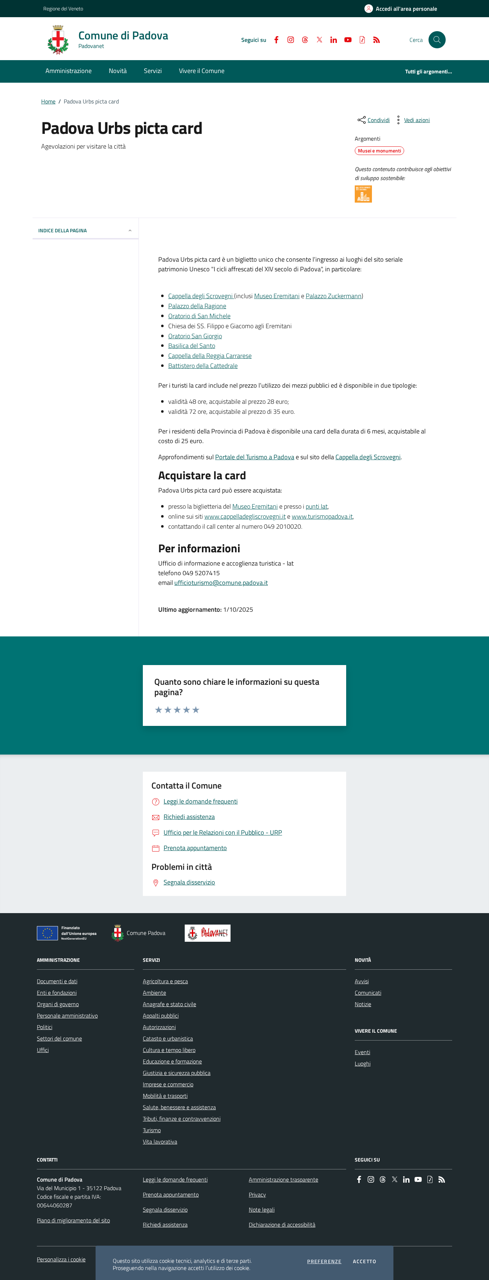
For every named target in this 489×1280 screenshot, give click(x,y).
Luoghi (363, 1063)
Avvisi (362, 981)
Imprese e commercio (168, 1084)
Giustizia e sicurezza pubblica (176, 1072)
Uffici (43, 1050)
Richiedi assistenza (165, 1224)
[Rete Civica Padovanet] (209, 933)
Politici (44, 1027)
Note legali (262, 1209)
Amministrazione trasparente (283, 1179)
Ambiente (154, 992)
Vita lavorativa (160, 1141)
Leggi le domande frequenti (175, 1179)
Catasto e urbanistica (168, 1038)
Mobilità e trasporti (165, 1095)
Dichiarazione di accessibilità (282, 1224)
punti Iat (317, 506)
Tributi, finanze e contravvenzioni (182, 1118)
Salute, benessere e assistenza (179, 1107)
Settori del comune (59, 1038)
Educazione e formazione (172, 1061)
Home (48, 101)
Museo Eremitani (277, 296)
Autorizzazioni (159, 1027)
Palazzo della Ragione (197, 306)
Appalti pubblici (161, 1015)
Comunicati (368, 992)
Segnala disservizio (165, 1209)
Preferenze (324, 1261)
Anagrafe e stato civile (169, 1004)
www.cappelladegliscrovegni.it (245, 516)
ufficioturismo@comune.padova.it (221, 582)
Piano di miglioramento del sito (73, 1220)
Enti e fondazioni (57, 992)
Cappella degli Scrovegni (201, 296)
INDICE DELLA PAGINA (62, 230)
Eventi (362, 1052)
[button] (437, 39)
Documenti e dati (57, 981)
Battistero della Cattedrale (203, 365)
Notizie (363, 1004)
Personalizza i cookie (61, 1259)
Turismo (152, 1130)
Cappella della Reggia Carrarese (210, 355)
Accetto (364, 1261)
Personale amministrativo (67, 1015)
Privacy (257, 1194)
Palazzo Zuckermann (334, 296)
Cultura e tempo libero (169, 1050)
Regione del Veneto (63, 8)
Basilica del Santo (191, 345)
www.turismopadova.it (322, 516)
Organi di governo (58, 1004)
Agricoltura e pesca (165, 981)
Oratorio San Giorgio (195, 336)
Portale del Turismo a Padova (254, 457)
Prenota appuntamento (171, 1194)
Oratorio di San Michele (199, 316)
